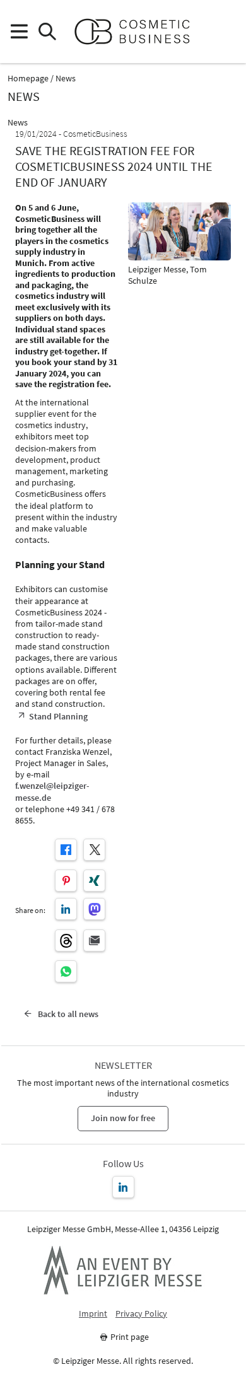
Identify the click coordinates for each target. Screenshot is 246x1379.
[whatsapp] (66, 971)
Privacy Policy (141, 1313)
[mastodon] (94, 909)
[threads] (66, 940)
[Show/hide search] (47, 32)
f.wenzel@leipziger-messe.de (52, 791)
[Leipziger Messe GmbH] (123, 1270)
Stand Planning (58, 716)
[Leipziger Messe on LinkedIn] (123, 1187)
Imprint (93, 1313)
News (66, 78)
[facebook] (66, 850)
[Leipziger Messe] (227, 32)
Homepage (28, 78)
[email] (94, 940)
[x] (94, 850)
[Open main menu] (19, 32)
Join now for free (123, 1118)
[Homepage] (137, 31)
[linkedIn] (66, 909)
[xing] (94, 881)
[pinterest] (66, 881)
